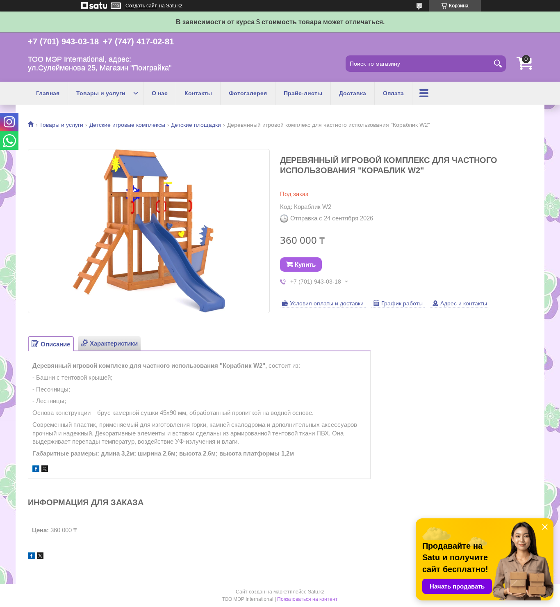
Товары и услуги (100, 93)
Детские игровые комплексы (127, 124)
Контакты (198, 93)
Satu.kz (316, 592)
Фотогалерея (248, 93)
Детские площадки (196, 124)
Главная (47, 93)
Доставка (352, 93)
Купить (305, 264)
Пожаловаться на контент (307, 599)
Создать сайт (141, 6)
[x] (44, 469)
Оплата (393, 93)
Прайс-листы (303, 93)
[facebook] (35, 469)
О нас (160, 93)
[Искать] (497, 63)
